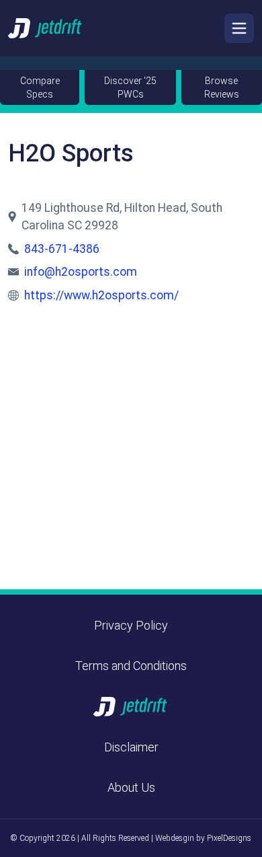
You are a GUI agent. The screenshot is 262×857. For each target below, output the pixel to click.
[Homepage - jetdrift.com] (45, 28)
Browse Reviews (221, 87)
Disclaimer (131, 747)
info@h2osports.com (80, 271)
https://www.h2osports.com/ (101, 295)
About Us (131, 787)
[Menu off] (239, 28)
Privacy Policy (131, 625)
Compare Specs (40, 87)
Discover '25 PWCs (130, 87)
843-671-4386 (61, 249)
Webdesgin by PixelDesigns (203, 838)
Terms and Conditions (131, 666)
